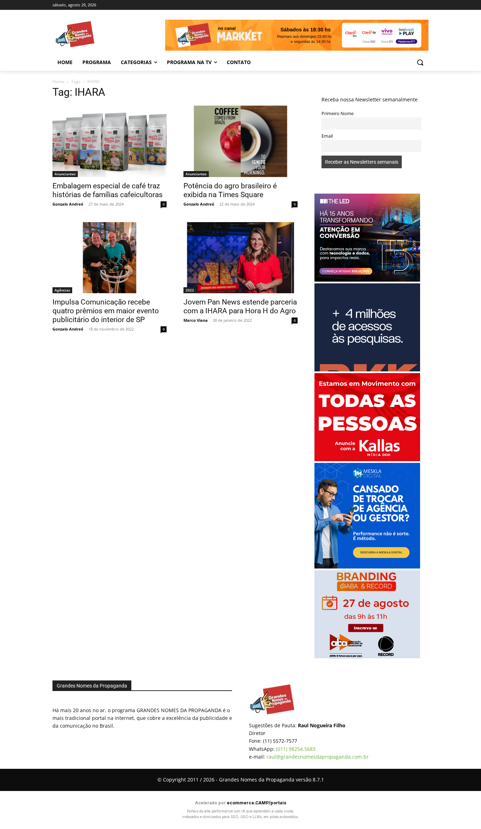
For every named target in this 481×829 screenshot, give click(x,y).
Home (58, 81)
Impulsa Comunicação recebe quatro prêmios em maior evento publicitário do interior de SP (105, 311)
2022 (190, 290)
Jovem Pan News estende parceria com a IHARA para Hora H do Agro (240, 306)
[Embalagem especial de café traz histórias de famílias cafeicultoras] (109, 141)
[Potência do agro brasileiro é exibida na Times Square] (240, 141)
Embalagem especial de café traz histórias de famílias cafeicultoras (107, 190)
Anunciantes (65, 173)
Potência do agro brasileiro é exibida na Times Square (230, 190)
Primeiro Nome (337, 114)
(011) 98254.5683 (296, 749)
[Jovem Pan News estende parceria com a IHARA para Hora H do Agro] (240, 258)
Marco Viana (195, 320)
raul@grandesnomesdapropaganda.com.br (318, 756)
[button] (420, 62)
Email (327, 136)
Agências (62, 290)
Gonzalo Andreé (67, 204)
